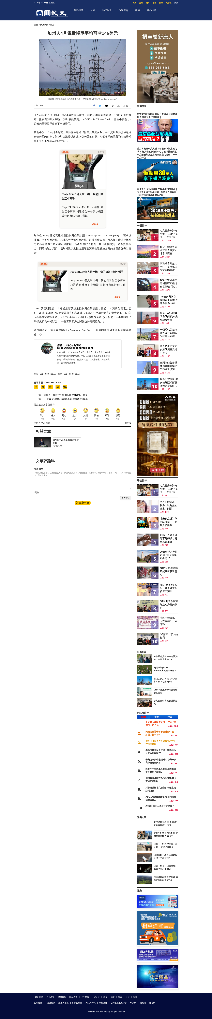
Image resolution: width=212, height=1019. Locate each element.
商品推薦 (151, 10)
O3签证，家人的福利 (169, 636)
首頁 (36, 24)
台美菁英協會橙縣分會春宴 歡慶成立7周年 (66, 399)
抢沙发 (127, 423)
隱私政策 (73, 997)
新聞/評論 (78, 10)
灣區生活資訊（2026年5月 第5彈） (168, 621)
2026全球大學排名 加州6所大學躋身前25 (168, 555)
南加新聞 (44, 24)
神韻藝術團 (77, 1003)
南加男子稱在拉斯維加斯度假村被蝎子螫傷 (66, 395)
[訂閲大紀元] (157, 907)
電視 (134, 3)
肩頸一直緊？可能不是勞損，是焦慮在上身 (168, 538)
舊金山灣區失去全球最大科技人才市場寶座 (168, 250)
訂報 (141, 3)
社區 (93, 10)
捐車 (148, 3)
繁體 (176, 3)
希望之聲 (103, 1003)
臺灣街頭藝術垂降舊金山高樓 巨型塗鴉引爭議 (169, 366)
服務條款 (62, 997)
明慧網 (133, 1003)
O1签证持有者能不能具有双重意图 (169, 571)
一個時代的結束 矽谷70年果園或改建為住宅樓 (168, 333)
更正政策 (50, 997)
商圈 (161, 3)
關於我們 (39, 997)
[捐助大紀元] (157, 960)
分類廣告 (123, 10)
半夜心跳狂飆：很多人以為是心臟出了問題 (168, 505)
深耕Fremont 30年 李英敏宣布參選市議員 (168, 588)
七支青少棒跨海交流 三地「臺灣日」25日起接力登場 (169, 234)
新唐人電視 (63, 1003)
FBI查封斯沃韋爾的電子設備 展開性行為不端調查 (169, 300)
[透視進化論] (157, 475)
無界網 (152, 1003)
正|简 (125, 106)
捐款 (154, 3)
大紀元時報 (91, 1003)
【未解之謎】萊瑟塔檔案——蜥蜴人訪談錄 (168, 522)
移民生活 (107, 10)
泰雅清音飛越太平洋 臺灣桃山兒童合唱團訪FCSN (168, 267)
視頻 (137, 10)
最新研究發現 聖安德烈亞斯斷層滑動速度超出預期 (169, 383)
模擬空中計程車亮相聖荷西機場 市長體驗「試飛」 (168, 283)
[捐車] (157, 944)
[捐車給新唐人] (157, 102)
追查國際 (51, 1003)
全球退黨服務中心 (119, 1003)
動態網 (143, 1003)
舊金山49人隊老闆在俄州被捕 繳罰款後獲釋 (169, 316)
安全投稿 (85, 997)
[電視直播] (157, 987)
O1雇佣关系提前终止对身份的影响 (169, 604)
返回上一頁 (82, 502)
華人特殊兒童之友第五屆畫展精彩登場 (168, 349)
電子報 (168, 3)
